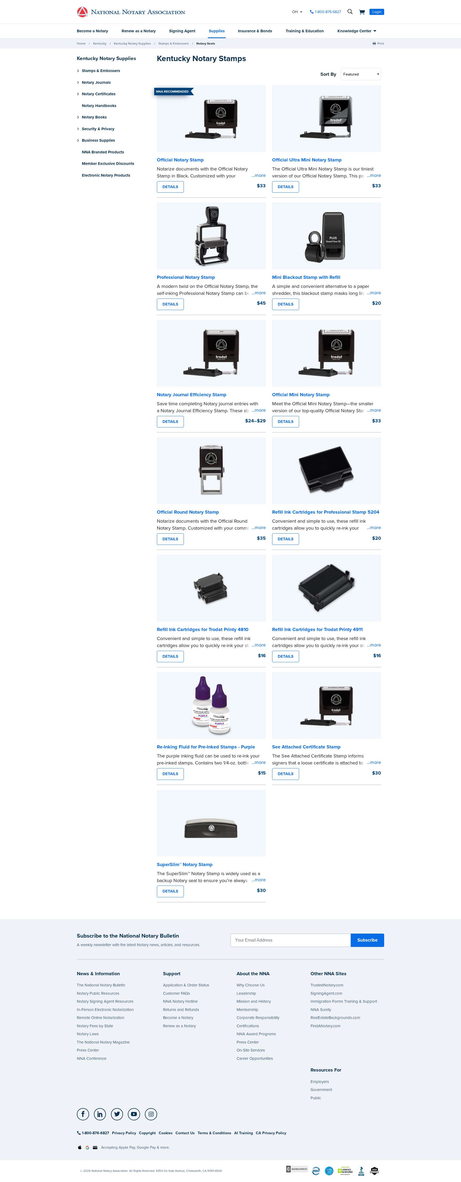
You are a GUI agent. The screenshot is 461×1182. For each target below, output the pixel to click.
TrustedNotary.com (327, 985)
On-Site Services (251, 1050)
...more (259, 175)
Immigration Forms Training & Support (344, 1001)
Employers (320, 1081)
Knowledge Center (354, 31)
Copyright (147, 1133)
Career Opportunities (255, 1058)
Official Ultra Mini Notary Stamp (307, 160)
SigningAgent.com (326, 993)
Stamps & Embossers (173, 43)
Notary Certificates (99, 94)
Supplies (217, 31)
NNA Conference (91, 1058)
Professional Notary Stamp (186, 277)
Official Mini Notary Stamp (301, 395)
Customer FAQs (176, 993)
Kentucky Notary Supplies (132, 43)
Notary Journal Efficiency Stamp (191, 395)
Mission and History (254, 1001)
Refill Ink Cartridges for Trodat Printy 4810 (202, 629)
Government (321, 1089)
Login (376, 12)
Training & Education (305, 31)
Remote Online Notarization (100, 1017)
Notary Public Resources (98, 993)
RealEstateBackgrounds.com (335, 1017)
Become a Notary (92, 31)
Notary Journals (96, 82)
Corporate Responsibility (258, 1017)
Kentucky (99, 43)
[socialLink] (84, 1114)
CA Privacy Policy (271, 1133)
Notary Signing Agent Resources (105, 1001)
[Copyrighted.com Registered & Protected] (297, 1169)
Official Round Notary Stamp (188, 512)
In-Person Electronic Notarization (105, 1009)
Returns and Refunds (181, 1009)
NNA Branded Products (103, 152)
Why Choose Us (251, 985)
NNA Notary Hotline (180, 1001)
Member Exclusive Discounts (108, 163)
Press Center (88, 1050)
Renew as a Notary (139, 31)
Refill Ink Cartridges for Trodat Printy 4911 (317, 629)
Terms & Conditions (214, 1133)
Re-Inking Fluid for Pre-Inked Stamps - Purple (206, 747)
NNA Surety (321, 1009)
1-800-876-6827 (328, 12)
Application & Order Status (186, 985)
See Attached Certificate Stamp (306, 747)
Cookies (166, 1133)
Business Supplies (98, 140)
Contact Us (185, 1133)
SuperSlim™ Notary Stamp (185, 864)
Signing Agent (182, 31)
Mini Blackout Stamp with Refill (306, 277)
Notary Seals (205, 43)
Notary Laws (88, 1034)
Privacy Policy (124, 1133)
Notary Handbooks (99, 105)
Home (81, 43)
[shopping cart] (360, 12)
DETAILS (170, 186)
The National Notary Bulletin (101, 985)
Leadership (246, 993)
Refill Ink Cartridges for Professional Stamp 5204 (325, 512)
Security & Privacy (98, 128)
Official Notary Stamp (180, 160)
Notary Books (94, 117)
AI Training (243, 1133)
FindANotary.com (325, 1026)
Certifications (248, 1026)
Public (316, 1098)
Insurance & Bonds (255, 31)
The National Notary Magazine (103, 1042)
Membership (247, 1009)
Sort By (328, 74)
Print (380, 43)
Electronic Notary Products (106, 175)
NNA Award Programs (256, 1034)
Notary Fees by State (95, 1026)
